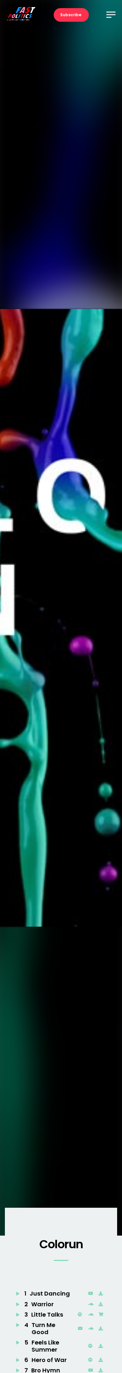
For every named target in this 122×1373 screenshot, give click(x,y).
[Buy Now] (102, 1314)
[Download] (102, 1293)
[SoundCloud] (91, 1304)
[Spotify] (81, 1314)
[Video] (81, 1328)
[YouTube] (91, 1293)
